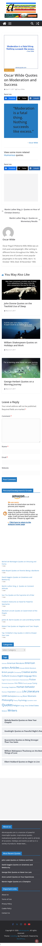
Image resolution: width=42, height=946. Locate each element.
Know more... (22, 844)
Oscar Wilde (21, 89)
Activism (4, 663)
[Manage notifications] (37, 941)
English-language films (27, 676)
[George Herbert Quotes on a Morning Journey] (21, 359)
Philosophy (7, 700)
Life (24, 691)
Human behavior (25, 686)
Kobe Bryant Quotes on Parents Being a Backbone (20, 571)
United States (34, 705)
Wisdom (4, 711)
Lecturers (19, 692)
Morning (19, 696)
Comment (7, 416)
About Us (5, 895)
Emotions (13, 676)
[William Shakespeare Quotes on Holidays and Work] (21, 320)
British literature (30, 668)
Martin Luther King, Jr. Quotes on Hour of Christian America (22, 211)
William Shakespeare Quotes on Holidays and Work (20, 344)
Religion (16, 705)
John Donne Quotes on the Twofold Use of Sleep (18, 305)
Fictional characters (8, 683)
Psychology (22, 700)
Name (5, 446)
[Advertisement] (21, 187)
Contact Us (6, 913)
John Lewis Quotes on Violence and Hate (17, 860)
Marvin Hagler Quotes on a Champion (16, 882)
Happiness (12, 687)
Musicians (32, 696)
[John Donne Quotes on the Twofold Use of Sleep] (21, 281)
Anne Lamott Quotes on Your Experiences (18, 877)
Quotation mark (32, 700)
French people (27, 683)
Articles (14, 667)
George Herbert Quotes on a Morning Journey (19, 383)
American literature (15, 663)
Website (5, 468)
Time (26, 706)
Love (4, 695)
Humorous (9, 155)
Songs (22, 706)
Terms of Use (7, 899)
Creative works (29, 672)
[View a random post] (37, 23)
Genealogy (5, 687)
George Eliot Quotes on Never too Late (17, 872)
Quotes (7, 705)
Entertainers (15, 680)
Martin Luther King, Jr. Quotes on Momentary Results (23, 220)
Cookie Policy (6, 908)
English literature (7, 680)
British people (8, 672)
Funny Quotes (9, 70)
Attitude (22, 668)
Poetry (16, 700)
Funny (34, 683)
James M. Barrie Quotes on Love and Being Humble (21, 620)
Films (20, 683)
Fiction (32, 679)
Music (25, 696)
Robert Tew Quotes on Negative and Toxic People (20, 626)
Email (5, 457)
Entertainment (24, 680)
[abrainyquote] (4, 23)
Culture (5, 675)
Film (16, 683)
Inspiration (12, 692)
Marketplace (12, 696)
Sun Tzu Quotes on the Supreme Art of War (18, 595)
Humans (4, 692)
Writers (12, 710)
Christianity (17, 672)
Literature (33, 691)
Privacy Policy (7, 904)
